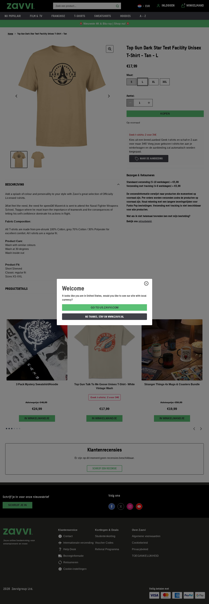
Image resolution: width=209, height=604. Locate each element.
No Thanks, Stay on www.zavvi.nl (104, 316)
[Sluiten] (146, 283)
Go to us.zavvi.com (104, 307)
